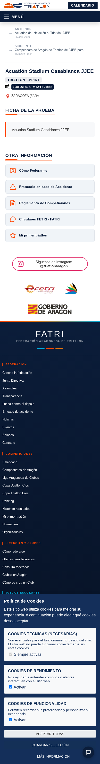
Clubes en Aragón (14, 575)
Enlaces (8, 435)
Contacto (8, 443)
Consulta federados (16, 567)
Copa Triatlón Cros (15, 493)
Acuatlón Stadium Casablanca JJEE (49, 71)
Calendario (82, 5)
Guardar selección (50, 745)
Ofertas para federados (18, 559)
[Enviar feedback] (88, 752)
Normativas (10, 524)
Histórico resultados (16, 509)
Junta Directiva (13, 380)
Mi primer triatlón (14, 516)
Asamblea (9, 388)
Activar (19, 687)
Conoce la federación (17, 373)
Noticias (8, 419)
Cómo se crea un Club (18, 582)
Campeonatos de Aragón (19, 470)
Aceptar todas (50, 734)
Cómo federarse (13, 551)
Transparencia (12, 396)
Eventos (8, 427)
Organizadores (12, 532)
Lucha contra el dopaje (18, 404)
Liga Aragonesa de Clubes (20, 477)
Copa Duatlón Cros (15, 485)
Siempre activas (27, 654)
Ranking (8, 501)
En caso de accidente (17, 411)
